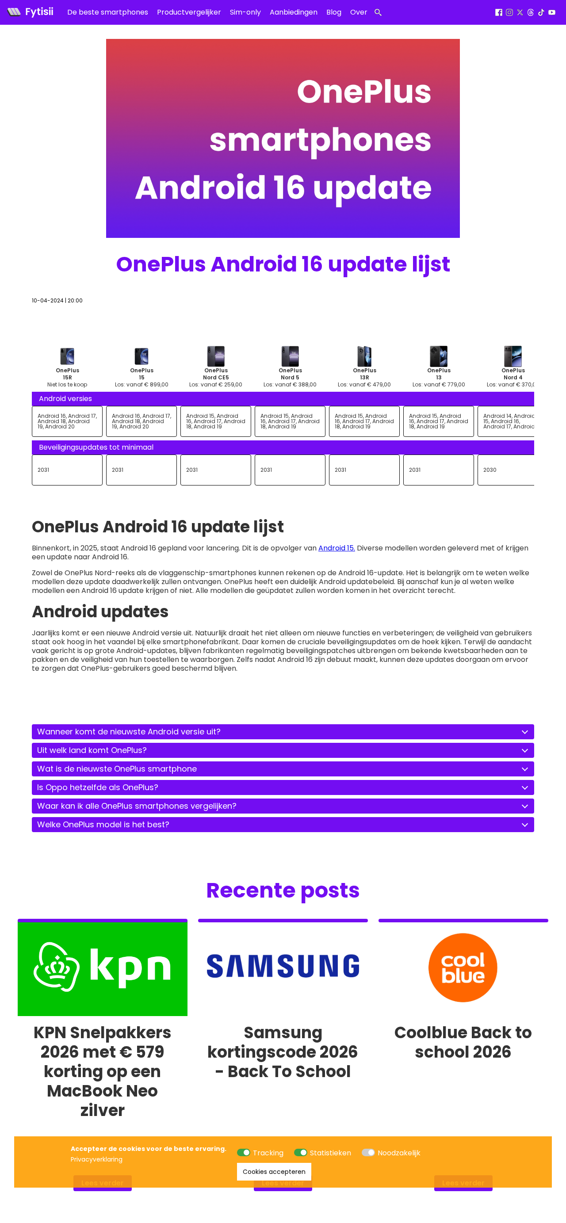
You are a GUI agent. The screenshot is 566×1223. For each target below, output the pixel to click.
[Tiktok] (541, 12)
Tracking (268, 1153)
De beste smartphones (107, 12)
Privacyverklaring (96, 1159)
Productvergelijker (189, 12)
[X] (520, 12)
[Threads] (530, 12)
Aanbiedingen (293, 12)
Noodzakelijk (399, 1153)
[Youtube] (551, 12)
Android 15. (336, 548)
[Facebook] (498, 12)
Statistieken (330, 1153)
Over (358, 12)
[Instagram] (509, 12)
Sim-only (245, 12)
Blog (333, 12)
